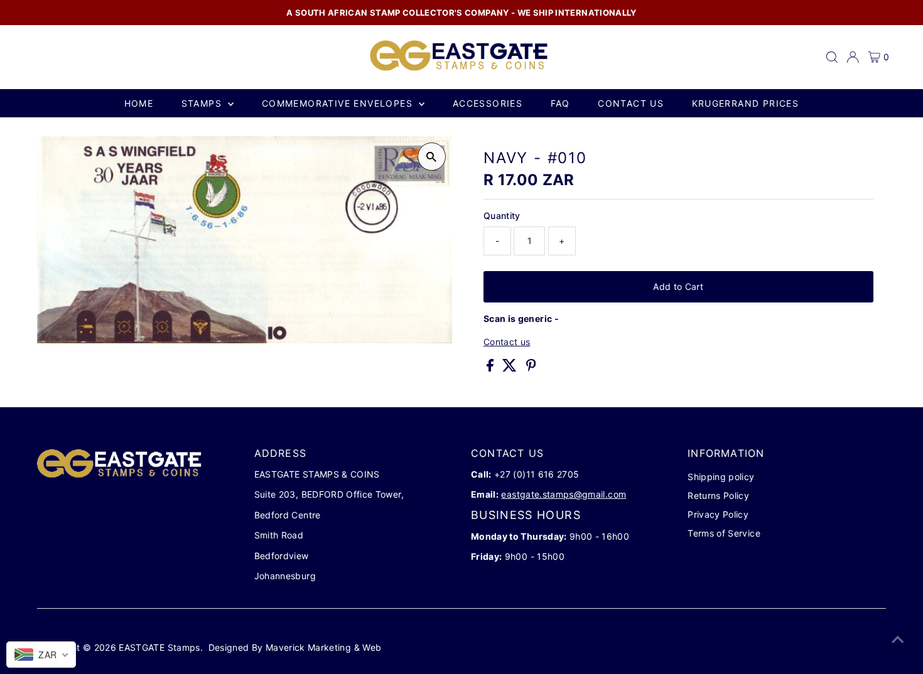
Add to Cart (678, 286)
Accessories (487, 103)
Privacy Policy (718, 514)
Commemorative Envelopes (339, 103)
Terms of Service (724, 533)
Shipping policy (721, 476)
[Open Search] (832, 57)
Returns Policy (718, 495)
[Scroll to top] (897, 639)
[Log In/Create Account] (852, 57)
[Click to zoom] (432, 156)
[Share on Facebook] (491, 368)
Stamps (203, 103)
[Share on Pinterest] (531, 368)
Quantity (502, 215)
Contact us (631, 103)
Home (139, 103)
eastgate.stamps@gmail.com (563, 494)
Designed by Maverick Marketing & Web (295, 647)
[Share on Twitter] (510, 368)
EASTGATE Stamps (159, 647)
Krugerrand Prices (745, 103)
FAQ (560, 103)
